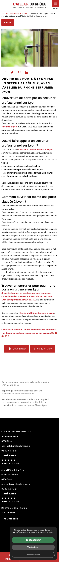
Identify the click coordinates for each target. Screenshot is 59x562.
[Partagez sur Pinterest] (19, 72)
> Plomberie (9, 518)
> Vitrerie (8, 512)
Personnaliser (33, 554)
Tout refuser (33, 547)
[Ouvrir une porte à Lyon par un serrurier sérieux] (29, 48)
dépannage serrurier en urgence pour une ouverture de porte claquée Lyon (22, 392)
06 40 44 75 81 (44, 348)
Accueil (4, 13)
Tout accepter (33, 540)
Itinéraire (8, 455)
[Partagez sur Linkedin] (26, 72)
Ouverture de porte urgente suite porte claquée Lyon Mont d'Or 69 (25, 383)
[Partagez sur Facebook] (5, 72)
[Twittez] (12, 72)
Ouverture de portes (18, 13)
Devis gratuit (17, 349)
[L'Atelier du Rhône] (29, 5)
